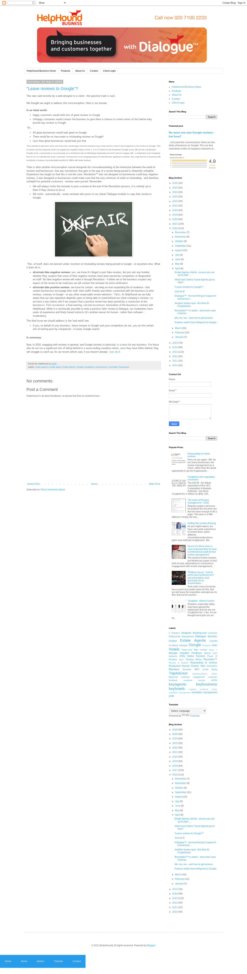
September (181, 246)
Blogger (151, 945)
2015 (175, 342)
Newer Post (33, 484)
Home (94, 484)
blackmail (173, 677)
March (178, 328)
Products (65, 71)
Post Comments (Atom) (53, 489)
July (177, 255)
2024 (175, 192)
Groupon (206, 645)
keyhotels (113, 367)
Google (79, 367)
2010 (175, 365)
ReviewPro (212, 666)
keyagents (89, 367)
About (24, 961)
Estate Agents (68, 367)
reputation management (204, 692)
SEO (196, 669)
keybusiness (101, 367)
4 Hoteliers (174, 633)
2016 (175, 228)
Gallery (40, 961)
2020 (175, 210)
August (179, 250)
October (179, 241)
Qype (181, 659)
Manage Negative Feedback (185, 653)
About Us (80, 71)
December (181, 232)
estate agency (41, 367)
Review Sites (198, 666)
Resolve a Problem (178, 663)
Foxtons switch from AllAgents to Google (196, 322)
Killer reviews (200, 650)
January (179, 337)
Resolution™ (210, 659)
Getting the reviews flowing (202, 523)
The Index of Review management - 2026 (198, 501)
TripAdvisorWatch (199, 674)
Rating (198, 659)
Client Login (109, 71)
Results (186, 666)
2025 (175, 187)
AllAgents (186, 633)
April (177, 268)
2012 (175, 356)
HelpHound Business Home (41, 71)
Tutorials (58, 961)
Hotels (174, 649)
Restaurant (124, 367)
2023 (175, 196)
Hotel (214, 645)
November (181, 236)
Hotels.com (187, 650)
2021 (175, 205)
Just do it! (179, 291)
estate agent (55, 367)
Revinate (187, 669)
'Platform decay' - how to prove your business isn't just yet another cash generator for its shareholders (200, 578)
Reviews (174, 669)
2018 (175, 219)
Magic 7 (213, 650)
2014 (175, 347)
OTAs (182, 656)
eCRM (214, 680)
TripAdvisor (178, 673)
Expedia (213, 641)
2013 (175, 352)
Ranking (190, 659)
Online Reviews (196, 656)
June (178, 259)
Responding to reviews (203, 662)
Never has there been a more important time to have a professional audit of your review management (202, 550)
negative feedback (198, 689)
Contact (94, 71)
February (180, 332)
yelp (171, 695)
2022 (175, 201)
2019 (175, 214)
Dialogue (200, 636)
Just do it (114, 351)
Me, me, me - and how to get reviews (194, 318)
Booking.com (199, 633)
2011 (175, 360)
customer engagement (193, 677)
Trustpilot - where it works (201, 601)
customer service (194, 680)
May (177, 263)
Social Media (210, 669)
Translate (195, 715)
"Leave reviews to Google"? (52, 88)
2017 (175, 223)
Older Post (154, 484)
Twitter (214, 674)
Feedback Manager (178, 645)
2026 (175, 183)
